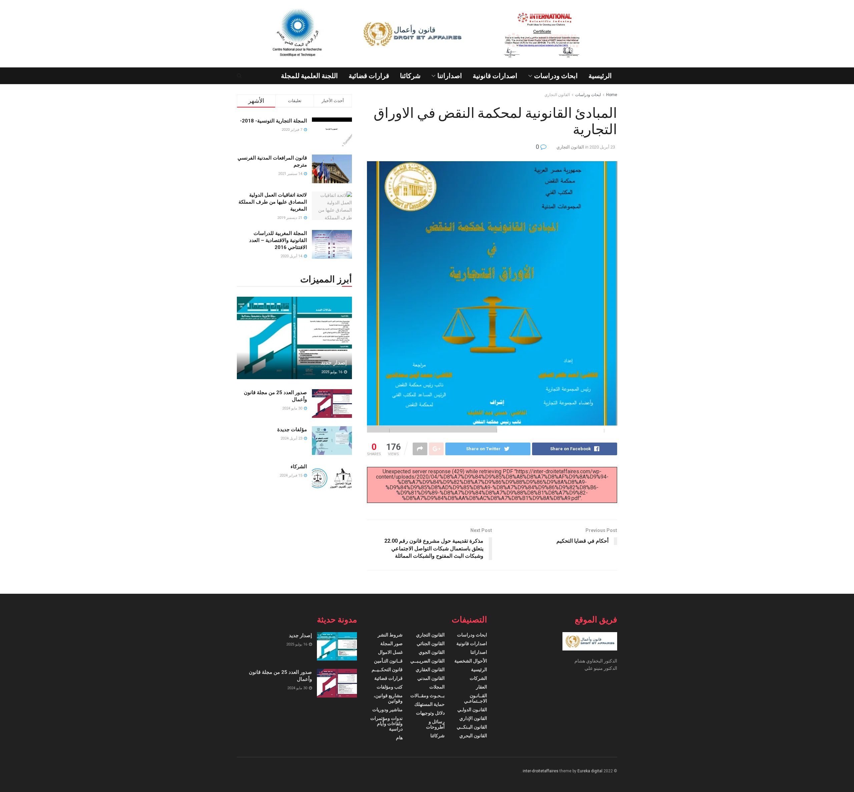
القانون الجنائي (431, 643)
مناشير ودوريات (387, 709)
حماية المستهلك (429, 704)
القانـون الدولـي (472, 709)
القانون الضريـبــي (427, 661)
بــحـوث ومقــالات (427, 695)
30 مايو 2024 (292, 408)
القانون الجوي (432, 652)
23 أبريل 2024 (292, 438)
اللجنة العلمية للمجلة (309, 76)
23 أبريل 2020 (602, 147)
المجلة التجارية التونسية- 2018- (273, 121)
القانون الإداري (473, 718)
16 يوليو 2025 (332, 372)
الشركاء (299, 467)
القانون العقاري (430, 669)
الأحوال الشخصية (470, 661)
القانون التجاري (557, 94)
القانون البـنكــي (472, 727)
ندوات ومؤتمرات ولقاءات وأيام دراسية (386, 724)
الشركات (478, 678)
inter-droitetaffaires (540, 771)
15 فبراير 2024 (291, 475)
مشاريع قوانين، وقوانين (388, 698)
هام (399, 737)
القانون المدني (431, 678)
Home (611, 94)
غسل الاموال (390, 652)
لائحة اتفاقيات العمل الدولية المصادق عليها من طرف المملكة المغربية (273, 202)
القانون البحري (473, 735)
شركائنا (410, 76)
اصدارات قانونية (495, 76)
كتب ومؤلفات (390, 687)
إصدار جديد (334, 362)
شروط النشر (390, 634)
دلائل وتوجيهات (430, 713)
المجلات (437, 687)
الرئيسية (600, 76)
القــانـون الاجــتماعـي (475, 698)
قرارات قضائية (369, 76)
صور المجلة (391, 643)
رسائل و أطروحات (435, 724)
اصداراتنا (449, 76)
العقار (481, 687)
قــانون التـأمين (388, 661)
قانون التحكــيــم (387, 669)
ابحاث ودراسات (556, 76)
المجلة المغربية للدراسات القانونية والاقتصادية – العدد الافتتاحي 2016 (278, 240)
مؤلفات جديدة (292, 430)
